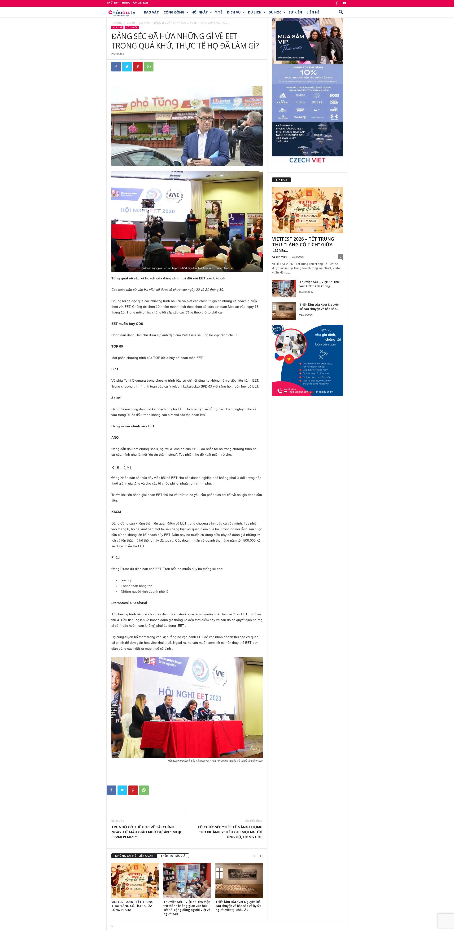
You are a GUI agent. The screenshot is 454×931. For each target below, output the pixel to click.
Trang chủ (116, 22)
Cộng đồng (174, 12)
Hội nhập (200, 12)
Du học (275, 12)
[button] (341, 12)
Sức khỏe (144, 22)
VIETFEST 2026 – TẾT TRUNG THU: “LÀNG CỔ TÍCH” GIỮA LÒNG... (303, 244)
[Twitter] (127, 66)
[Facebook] (337, 3)
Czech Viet (279, 256)
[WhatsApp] (148, 66)
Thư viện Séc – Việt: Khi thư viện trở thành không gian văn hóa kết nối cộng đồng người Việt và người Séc (186, 908)
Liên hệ (313, 12)
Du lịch (254, 12)
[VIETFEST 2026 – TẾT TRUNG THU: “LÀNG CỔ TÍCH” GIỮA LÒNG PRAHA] (135, 880)
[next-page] (260, 855)
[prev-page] (254, 855)
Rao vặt (151, 12)
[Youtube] (344, 3)
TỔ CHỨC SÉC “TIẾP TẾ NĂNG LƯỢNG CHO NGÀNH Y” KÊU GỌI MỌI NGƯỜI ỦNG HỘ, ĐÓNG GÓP (229, 832)
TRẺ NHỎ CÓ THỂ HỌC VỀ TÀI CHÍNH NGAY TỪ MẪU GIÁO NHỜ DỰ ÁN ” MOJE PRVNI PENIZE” (146, 832)
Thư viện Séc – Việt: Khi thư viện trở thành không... (319, 284)
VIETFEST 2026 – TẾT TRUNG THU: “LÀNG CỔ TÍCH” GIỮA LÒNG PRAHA (132, 906)
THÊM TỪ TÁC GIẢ (173, 855)
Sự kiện (295, 12)
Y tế (218, 12)
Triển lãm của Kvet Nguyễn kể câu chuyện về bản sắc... (319, 306)
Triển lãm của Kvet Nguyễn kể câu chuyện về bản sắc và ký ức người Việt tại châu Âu (238, 906)
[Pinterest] (138, 66)
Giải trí (131, 22)
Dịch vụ (234, 12)
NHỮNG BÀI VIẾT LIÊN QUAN (134, 855)
